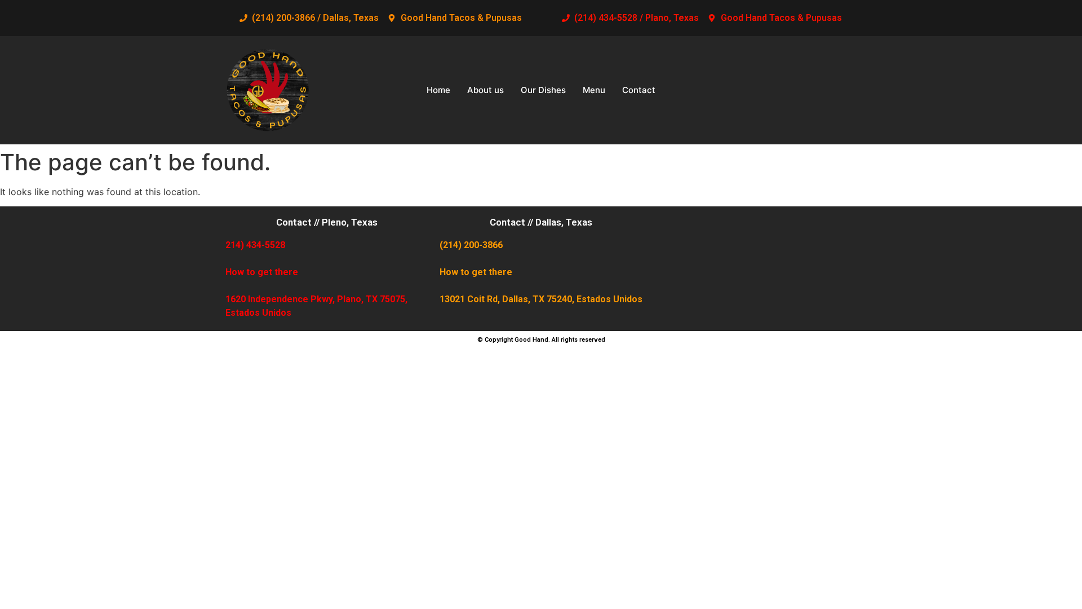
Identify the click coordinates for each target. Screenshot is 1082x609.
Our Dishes (543, 90)
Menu (594, 90)
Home (438, 90)
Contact (638, 90)
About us (485, 90)
